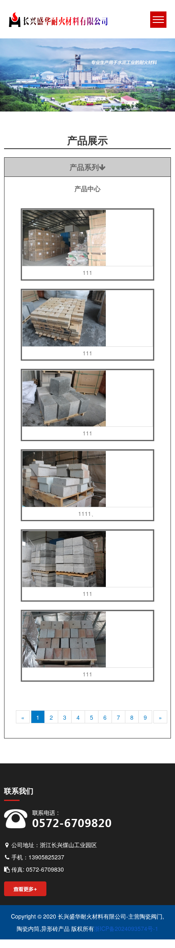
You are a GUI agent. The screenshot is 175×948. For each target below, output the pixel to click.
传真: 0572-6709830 (37, 869)
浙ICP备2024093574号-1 (126, 928)
